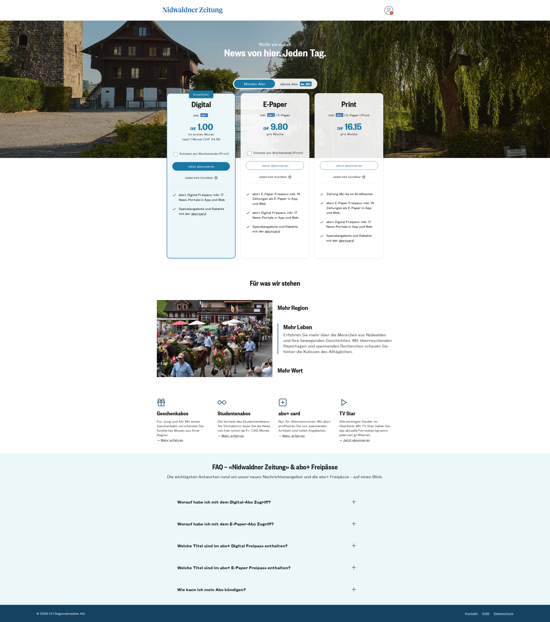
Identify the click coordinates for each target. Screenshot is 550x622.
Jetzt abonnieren (356, 440)
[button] (335, 307)
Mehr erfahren (172, 440)
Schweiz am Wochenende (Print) (204, 153)
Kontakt (471, 613)
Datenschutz (503, 613)
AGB (485, 613)
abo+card (198, 213)
